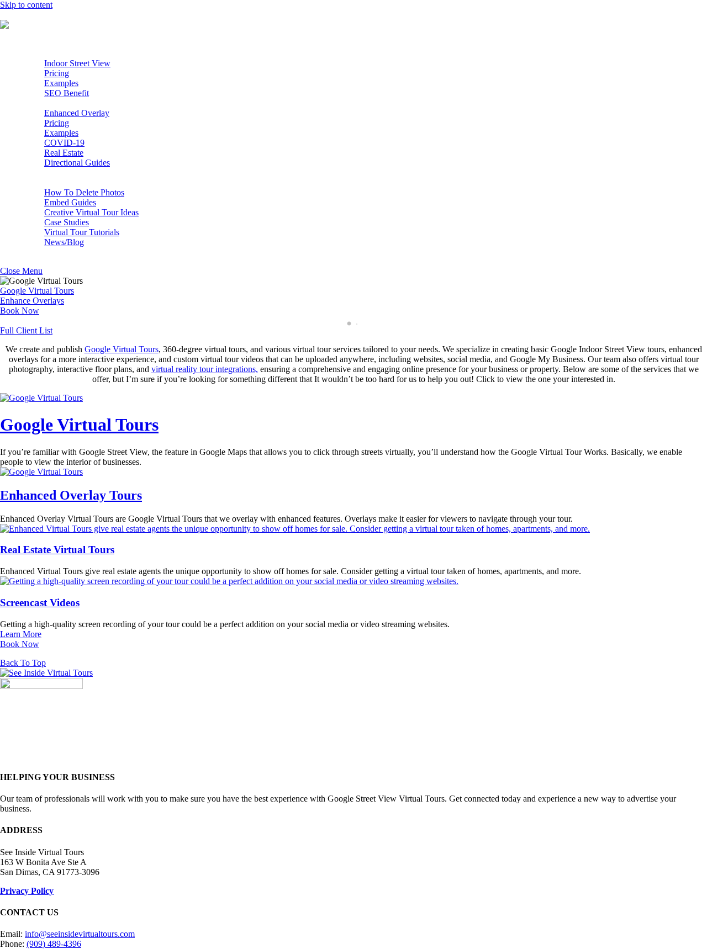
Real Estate (63, 152)
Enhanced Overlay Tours (71, 495)
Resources (40, 182)
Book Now (19, 310)
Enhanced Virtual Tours (63, 103)
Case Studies (66, 222)
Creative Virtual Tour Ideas (91, 212)
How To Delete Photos (84, 192)
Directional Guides (77, 162)
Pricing (56, 73)
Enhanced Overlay (76, 113)
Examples (61, 83)
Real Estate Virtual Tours (57, 549)
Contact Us (41, 252)
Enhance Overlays (32, 300)
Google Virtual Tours (59, 53)
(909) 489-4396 (54, 943)
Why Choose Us (51, 172)
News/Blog (64, 242)
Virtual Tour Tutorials (81, 232)
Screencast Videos (40, 602)
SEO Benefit (66, 93)
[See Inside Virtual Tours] (46, 24)
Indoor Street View (77, 63)
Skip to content (26, 4)
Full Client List (26, 330)
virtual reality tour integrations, (204, 369)
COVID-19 (64, 142)
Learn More (20, 634)
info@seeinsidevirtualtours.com (80, 934)
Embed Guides (70, 202)
